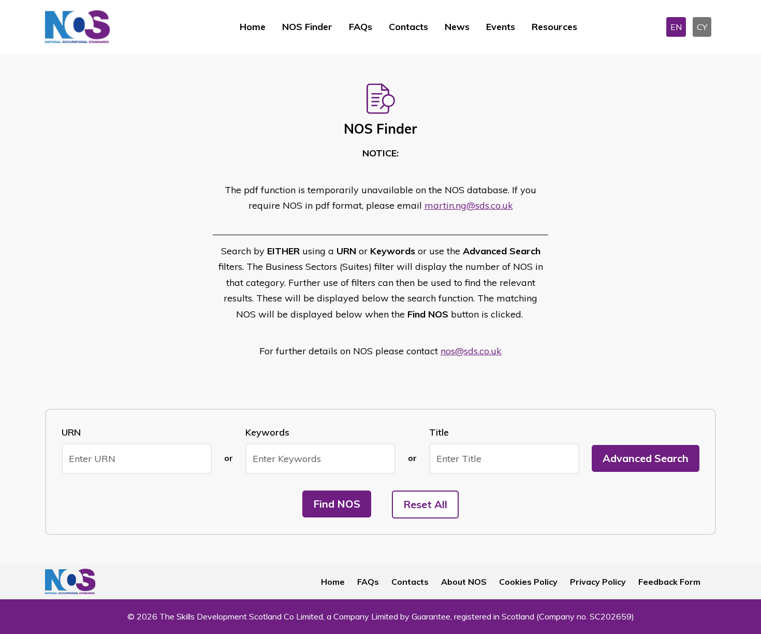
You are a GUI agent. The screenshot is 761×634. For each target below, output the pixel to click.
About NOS (464, 582)
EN (676, 27)
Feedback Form (669, 582)
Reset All (425, 504)
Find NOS (336, 503)
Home (253, 27)
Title (439, 432)
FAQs (360, 27)
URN (71, 432)
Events (500, 27)
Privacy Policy (598, 582)
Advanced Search (646, 458)
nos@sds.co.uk (471, 351)
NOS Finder (307, 27)
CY (702, 27)
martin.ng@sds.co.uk (469, 205)
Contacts (408, 27)
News (457, 27)
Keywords (267, 432)
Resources (554, 27)
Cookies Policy (528, 582)
